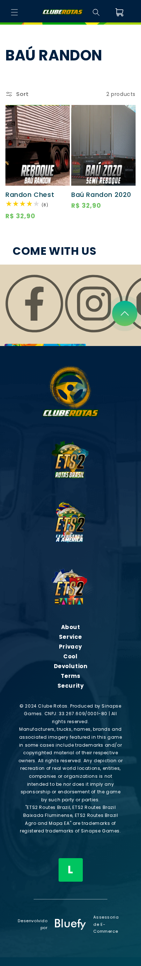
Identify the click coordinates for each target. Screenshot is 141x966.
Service (70, 637)
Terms (71, 676)
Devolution (70, 666)
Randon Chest (29, 194)
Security (70, 685)
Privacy (70, 646)
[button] (14, 12)
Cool (70, 656)
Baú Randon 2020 (101, 194)
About (70, 627)
